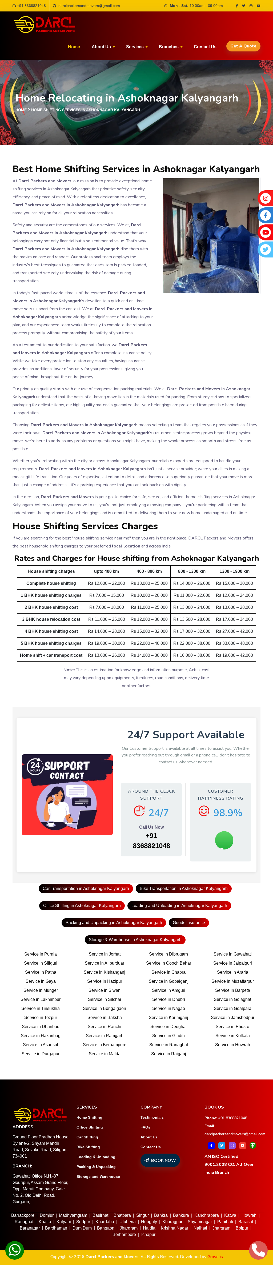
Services (135, 47)
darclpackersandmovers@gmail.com (234, 1134)
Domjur (47, 1215)
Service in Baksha (104, 1017)
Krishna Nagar (174, 1228)
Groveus (215, 1257)
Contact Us (150, 1147)
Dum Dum (82, 1228)
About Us (149, 1137)
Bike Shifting (88, 1147)
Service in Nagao (168, 1008)
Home (74, 47)
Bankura (181, 1215)
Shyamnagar (200, 1221)
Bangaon (105, 1228)
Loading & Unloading (96, 1157)
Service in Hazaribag (41, 1035)
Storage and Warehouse (98, 1176)
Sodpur (83, 1221)
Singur (142, 1215)
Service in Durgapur (40, 1054)
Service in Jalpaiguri (232, 963)
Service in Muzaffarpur (232, 981)
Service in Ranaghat (168, 1044)
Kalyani (64, 1221)
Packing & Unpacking (96, 1167)
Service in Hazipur (104, 981)
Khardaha (104, 1221)
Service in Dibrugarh (168, 954)
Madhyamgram (73, 1215)
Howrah (249, 1215)
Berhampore (124, 1234)
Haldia (149, 1228)
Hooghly (149, 1221)
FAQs (145, 1127)
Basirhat (100, 1215)
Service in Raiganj (168, 1054)
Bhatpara (122, 1215)
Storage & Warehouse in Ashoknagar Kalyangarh (135, 939)
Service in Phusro (232, 1026)
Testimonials (152, 1117)
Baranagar (30, 1228)
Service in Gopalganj (168, 981)
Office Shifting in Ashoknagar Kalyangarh (82, 905)
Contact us (205, 47)
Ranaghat (24, 1221)
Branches (169, 47)
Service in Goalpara (232, 1008)
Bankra (161, 1215)
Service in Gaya (41, 981)
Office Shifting (90, 1127)
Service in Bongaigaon (104, 1008)
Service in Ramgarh (104, 1035)
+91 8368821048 (31, 5)
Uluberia (127, 1221)
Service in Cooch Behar (168, 963)
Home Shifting (89, 1117)
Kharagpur (172, 1221)
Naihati (200, 1228)
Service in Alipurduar (104, 963)
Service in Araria (232, 972)
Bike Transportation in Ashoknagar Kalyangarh (184, 888)
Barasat (245, 1221)
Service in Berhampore (104, 1044)
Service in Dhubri (168, 999)
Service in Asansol (40, 1044)
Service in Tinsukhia (40, 1008)
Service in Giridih (168, 1035)
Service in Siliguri (40, 963)
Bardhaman (56, 1228)
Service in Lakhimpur (41, 999)
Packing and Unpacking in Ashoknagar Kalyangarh (114, 922)
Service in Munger (40, 990)
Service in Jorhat (105, 954)
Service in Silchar (104, 999)
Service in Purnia (40, 954)
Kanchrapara (206, 1215)
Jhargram (129, 1228)
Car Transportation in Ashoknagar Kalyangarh (86, 888)
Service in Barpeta (232, 990)
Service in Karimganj (168, 1017)
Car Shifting (87, 1137)
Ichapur (148, 1234)
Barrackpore (22, 1215)
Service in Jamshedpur (232, 1017)
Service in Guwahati (233, 954)
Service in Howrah (232, 1044)
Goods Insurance (189, 922)
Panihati (225, 1221)
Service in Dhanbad (40, 1026)
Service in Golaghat (232, 999)
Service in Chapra (168, 972)
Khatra (45, 1221)
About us (101, 47)
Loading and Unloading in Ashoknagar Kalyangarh (179, 905)
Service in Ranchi (104, 1026)
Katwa (230, 1215)
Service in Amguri (168, 990)
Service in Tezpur (40, 1017)
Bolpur (242, 1228)
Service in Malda (105, 1054)
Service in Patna (40, 972)
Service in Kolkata (232, 1035)
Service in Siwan (105, 990)
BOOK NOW (163, 1160)
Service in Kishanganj (104, 972)
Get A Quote (243, 46)
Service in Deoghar (168, 1026)
